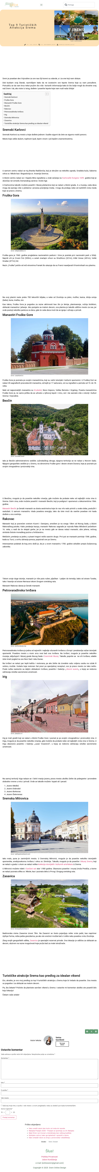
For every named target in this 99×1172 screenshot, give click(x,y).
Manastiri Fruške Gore (13, 103)
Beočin (7, 106)
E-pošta (4, 1090)
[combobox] (79, 4)
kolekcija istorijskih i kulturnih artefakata (55, 864)
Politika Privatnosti (49, 1157)
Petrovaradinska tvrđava (13, 112)
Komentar (5, 1058)
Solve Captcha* (6, 1109)
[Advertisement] (50, 62)
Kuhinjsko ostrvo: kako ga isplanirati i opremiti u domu (49, 1135)
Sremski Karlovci (10, 97)
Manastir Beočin (10, 508)
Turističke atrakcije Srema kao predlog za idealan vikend (26, 123)
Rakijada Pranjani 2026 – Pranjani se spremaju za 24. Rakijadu (51, 1131)
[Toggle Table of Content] (46, 94)
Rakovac (7, 109)
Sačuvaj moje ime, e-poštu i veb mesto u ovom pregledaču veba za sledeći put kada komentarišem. (39, 1105)
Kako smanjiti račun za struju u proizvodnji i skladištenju (49, 1138)
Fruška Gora (9, 100)
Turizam (55, 1142)
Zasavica (8, 120)
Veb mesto (5, 1098)
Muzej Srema (87, 861)
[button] (41, 4)
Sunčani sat (31, 868)
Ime (3, 1082)
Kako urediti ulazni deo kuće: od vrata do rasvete (47, 1128)
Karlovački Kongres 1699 (73, 178)
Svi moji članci (62, 1044)
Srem (50, 1142)
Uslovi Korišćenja (49, 1159)
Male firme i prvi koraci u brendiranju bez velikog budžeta (50, 1133)
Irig (5, 115)
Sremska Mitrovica (11, 118)
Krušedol (38, 390)
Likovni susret (72, 669)
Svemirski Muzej (51, 656)
